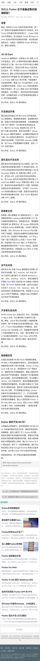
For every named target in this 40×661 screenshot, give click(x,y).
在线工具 (14, 648)
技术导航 (7, 648)
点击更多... (20, 629)
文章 (20, 2)
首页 (3, 2)
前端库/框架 (11, 651)
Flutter (29, 17)
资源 (9, 2)
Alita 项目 (11, 282)
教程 (26, 2)
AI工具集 (3, 651)
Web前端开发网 (15, 654)
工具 (14, 2)
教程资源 (28, 648)
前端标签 (35, 648)
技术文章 (21, 648)
